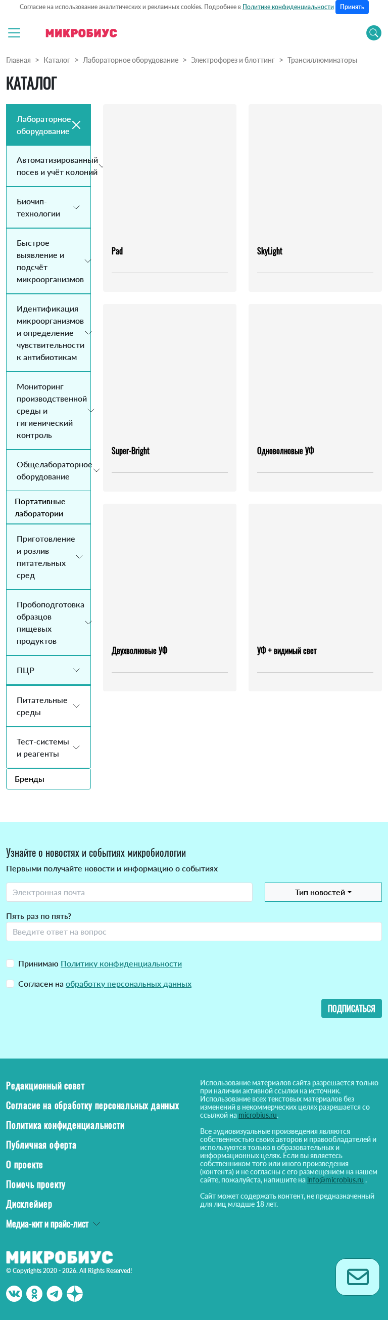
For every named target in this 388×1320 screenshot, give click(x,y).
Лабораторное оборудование (130, 60)
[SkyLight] (315, 170)
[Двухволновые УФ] (170, 570)
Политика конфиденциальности (65, 1124)
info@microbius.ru (335, 1179)
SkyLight (269, 251)
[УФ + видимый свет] (315, 570)
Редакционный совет (45, 1085)
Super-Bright (131, 451)
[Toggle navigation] (14, 33)
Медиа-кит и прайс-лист (47, 1223)
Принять (352, 7)
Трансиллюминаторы (322, 60)
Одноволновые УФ (285, 451)
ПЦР (25, 670)
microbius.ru (257, 1115)
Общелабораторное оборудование (53, 470)
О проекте (24, 1164)
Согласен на (104, 983)
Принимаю (100, 963)
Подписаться (351, 1008)
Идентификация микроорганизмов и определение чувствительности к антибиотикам (50, 332)
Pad (117, 251)
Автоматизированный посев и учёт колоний (53, 166)
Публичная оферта (41, 1144)
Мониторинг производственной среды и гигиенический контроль (52, 410)
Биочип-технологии (38, 207)
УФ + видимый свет (287, 650)
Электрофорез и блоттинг (233, 60)
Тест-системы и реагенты (43, 747)
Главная (18, 60)
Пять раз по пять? (38, 915)
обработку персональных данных (128, 983)
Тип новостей (320, 892)
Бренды (29, 778)
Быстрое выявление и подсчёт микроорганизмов (50, 261)
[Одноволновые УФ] (315, 370)
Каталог (56, 60)
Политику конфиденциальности (121, 963)
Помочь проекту (36, 1184)
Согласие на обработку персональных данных (92, 1105)
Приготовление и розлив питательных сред (46, 557)
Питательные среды (42, 706)
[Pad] (170, 170)
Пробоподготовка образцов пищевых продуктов (50, 622)
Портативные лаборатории (40, 507)
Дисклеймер (29, 1203)
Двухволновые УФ (140, 650)
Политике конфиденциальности (288, 7)
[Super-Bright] (170, 370)
